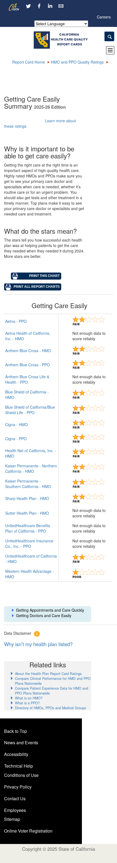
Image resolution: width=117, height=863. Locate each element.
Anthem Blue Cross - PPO (27, 364)
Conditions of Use (21, 775)
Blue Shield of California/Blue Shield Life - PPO (30, 409)
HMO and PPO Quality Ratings (77, 62)
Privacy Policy (18, 787)
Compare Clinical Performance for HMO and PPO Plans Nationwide (53, 681)
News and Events (21, 742)
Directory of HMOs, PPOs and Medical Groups (50, 707)
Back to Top (15, 731)
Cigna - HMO (16, 424)
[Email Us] (61, 6)
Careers (104, 17)
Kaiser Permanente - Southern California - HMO (28, 483)
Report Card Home (28, 62)
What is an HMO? (28, 698)
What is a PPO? (27, 703)
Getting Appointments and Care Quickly (50, 610)
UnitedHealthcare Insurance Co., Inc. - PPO (29, 543)
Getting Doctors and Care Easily (43, 615)
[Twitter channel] (28, 6)
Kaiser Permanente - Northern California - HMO (31, 468)
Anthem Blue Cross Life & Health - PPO (27, 379)
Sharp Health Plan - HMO (27, 498)
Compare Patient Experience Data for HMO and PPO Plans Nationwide (51, 691)
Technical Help (18, 766)
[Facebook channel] (39, 6)
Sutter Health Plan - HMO (27, 513)
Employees (15, 810)
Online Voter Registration (28, 831)
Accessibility (16, 754)
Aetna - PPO (16, 321)
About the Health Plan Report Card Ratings (48, 673)
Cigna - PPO (16, 438)
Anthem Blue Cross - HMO (28, 350)
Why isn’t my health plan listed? (38, 644)
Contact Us (15, 798)
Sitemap (12, 819)
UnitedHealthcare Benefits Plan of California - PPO (27, 528)
